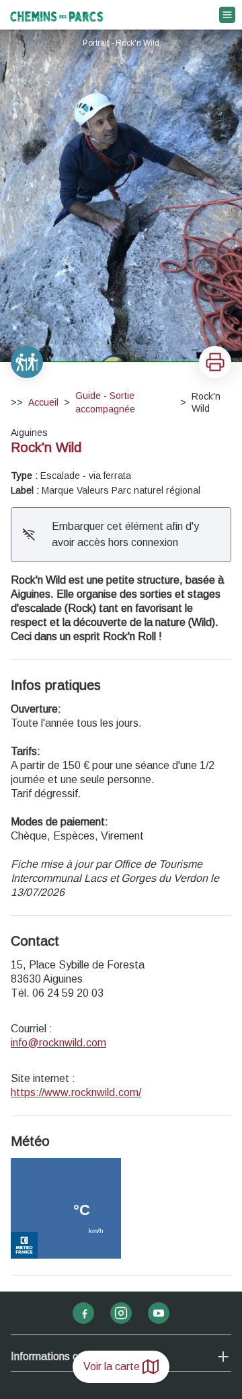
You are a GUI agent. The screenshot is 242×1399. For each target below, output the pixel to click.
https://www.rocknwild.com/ (76, 1092)
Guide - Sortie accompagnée (105, 402)
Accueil (43, 402)
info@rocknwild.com (58, 1042)
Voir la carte (111, 1366)
